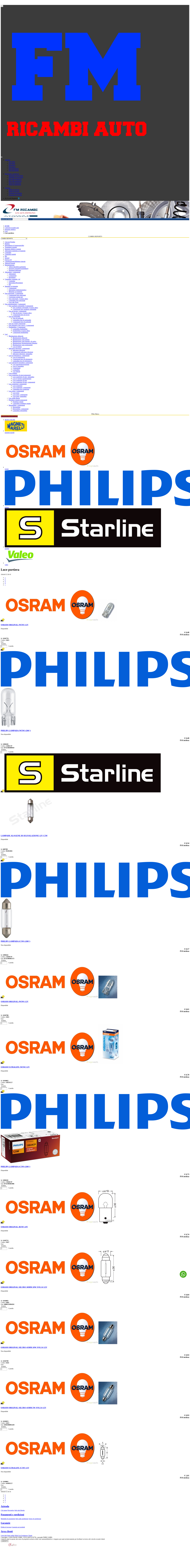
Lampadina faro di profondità (22, 320)
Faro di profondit (18, 318)
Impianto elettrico (10, 229)
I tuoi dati (4, 1535)
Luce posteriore (17, 386)
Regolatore (12, 277)
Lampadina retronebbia (20, 410)
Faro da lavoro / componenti (17, 311)
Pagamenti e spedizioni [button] (12, 174)
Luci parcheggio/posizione (21, 364)
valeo (6, 565)
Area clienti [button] (7, 1531)
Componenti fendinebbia (20, 332)
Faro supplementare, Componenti (15, 304)
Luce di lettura (17, 347)
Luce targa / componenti (16, 391)
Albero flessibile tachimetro (17, 267)
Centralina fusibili (10, 254)
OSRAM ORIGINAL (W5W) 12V (14, 625)
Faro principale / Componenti (14, 293)
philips (7, 507)
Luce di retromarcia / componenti (19, 355)
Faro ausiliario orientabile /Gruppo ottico (25, 307)
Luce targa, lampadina (20, 396)
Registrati (15, 198)
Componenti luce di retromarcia (22, 359)
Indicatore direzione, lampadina (22, 354)
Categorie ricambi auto (12, 228)
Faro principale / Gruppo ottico (18, 299)
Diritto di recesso (14, 189)
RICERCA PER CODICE (20, 219)
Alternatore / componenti (12, 272)
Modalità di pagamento (16, 175)
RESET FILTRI (10, 420)
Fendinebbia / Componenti (17, 327)
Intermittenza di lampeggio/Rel (14, 245)
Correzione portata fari (16, 297)
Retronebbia (16, 407)
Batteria (7, 244)
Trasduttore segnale (11, 247)
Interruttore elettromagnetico (17, 290)
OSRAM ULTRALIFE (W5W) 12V (15, 1067)
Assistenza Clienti (26, 1535)
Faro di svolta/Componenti (17, 323)
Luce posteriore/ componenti (18, 384)
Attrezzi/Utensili (10, 263)
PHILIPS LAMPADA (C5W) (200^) (15, 941)
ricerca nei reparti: (6, 219)
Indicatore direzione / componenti (19, 348)
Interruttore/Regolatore (16, 283)
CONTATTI (5, 1541)
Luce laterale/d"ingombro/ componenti (21, 363)
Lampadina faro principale (17, 300)
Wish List (18, 1535)
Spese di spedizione (15, 183)
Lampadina (16, 370)
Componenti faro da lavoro (21, 315)
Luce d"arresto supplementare (22, 379)
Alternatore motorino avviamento (15, 251)
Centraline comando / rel (12, 279)
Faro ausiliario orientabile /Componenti (21, 306)
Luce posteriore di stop (20, 380)
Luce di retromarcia (19, 357)
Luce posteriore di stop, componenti (24, 382)
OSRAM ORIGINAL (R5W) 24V (14, 1227)
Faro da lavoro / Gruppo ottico (22, 313)
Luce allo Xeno (13, 302)
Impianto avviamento (11, 286)
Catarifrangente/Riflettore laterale (15, 261)
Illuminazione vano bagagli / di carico (24, 341)
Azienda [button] (7, 160)
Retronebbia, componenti (20, 409)
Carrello (10, 646)
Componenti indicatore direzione (23, 352)
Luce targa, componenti (20, 394)
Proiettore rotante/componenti (18, 400)
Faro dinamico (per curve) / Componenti (21, 325)
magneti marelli (9, 432)
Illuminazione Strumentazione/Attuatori (25, 343)
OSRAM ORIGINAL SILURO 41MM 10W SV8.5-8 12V (24, 1347)
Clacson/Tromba (10, 242)
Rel (6, 256)
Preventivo (12, 165)
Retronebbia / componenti (17, 405)
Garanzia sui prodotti (15, 193)
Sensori (7, 258)
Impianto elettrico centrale (13, 249)
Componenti (12, 276)
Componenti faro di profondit (22, 322)
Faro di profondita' (14, 316)
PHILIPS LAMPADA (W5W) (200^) (16, 731)
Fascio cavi (8, 260)
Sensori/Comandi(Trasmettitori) (18, 268)
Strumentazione (9, 265)
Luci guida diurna (14, 398)
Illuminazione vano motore (21, 339)
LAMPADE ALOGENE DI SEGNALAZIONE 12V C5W (24, 836)
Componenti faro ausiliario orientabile (24, 309)
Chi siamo (12, 161)
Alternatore (12, 274)
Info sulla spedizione (15, 179)
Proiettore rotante (18, 402)
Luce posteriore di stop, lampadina (23, 377)
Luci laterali (16, 371)
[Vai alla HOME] (77, 156)
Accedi (9, 198)
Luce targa (16, 393)
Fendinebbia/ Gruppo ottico (21, 331)
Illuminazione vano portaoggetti (22, 345)
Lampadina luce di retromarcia (22, 361)
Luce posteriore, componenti (21, 387)
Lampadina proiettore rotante (22, 403)
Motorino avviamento (15, 291)
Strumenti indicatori (15, 270)
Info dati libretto (14, 169)
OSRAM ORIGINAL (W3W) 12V (14, 1001)
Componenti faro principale (17, 295)
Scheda (3, 644)
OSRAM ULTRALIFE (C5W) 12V (15, 1468)
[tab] (95, 1506)
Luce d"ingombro (18, 366)
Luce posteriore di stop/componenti (20, 375)
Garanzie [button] (7, 188)
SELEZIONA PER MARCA (9, 416)
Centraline (8, 252)
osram (7, 469)
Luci (6, 231)
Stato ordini (10, 1535)
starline (7, 548)
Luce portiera (13, 373)
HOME (7, 226)
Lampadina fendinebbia (20, 329)
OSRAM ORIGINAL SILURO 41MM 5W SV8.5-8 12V (23, 1408)
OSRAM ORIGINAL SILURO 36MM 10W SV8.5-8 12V (24, 1287)
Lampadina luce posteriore (21, 389)
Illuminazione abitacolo (16, 336)
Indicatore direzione (19, 350)
